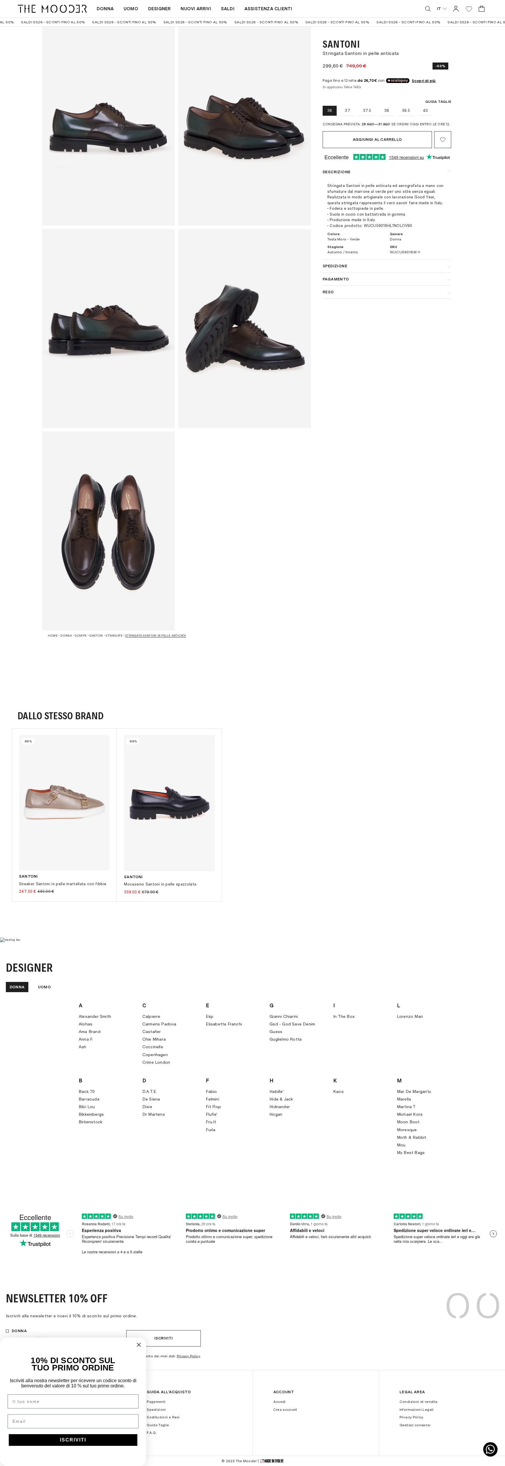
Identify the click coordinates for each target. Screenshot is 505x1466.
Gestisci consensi (414, 1425)
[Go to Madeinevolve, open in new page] (271, 1461)
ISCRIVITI (73, 1439)
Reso (328, 292)
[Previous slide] (38, 821)
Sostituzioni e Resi (163, 1417)
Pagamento (336, 279)
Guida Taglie (158, 1425)
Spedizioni (156, 1410)
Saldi (227, 8)
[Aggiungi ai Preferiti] (442, 139)
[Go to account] (456, 9)
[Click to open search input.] (428, 9)
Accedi (279, 1402)
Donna (105, 8)
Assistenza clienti (268, 8)
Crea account (285, 1410)
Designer (159, 8)
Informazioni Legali (416, 1410)
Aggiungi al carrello (377, 139)
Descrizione (336, 172)
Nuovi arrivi (196, 8)
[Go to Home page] (52, 9)
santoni (96, 635)
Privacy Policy (188, 1356)
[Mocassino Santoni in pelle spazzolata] (169, 803)
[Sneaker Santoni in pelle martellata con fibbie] (64, 803)
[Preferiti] (469, 9)
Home (53, 635)
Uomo (131, 8)
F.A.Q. (151, 1433)
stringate (114, 635)
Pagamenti (156, 1402)
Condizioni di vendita (418, 1402)
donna (66, 635)
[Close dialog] (138, 1344)
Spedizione (335, 266)
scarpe (81, 635)
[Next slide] (466, 821)
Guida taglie (438, 102)
